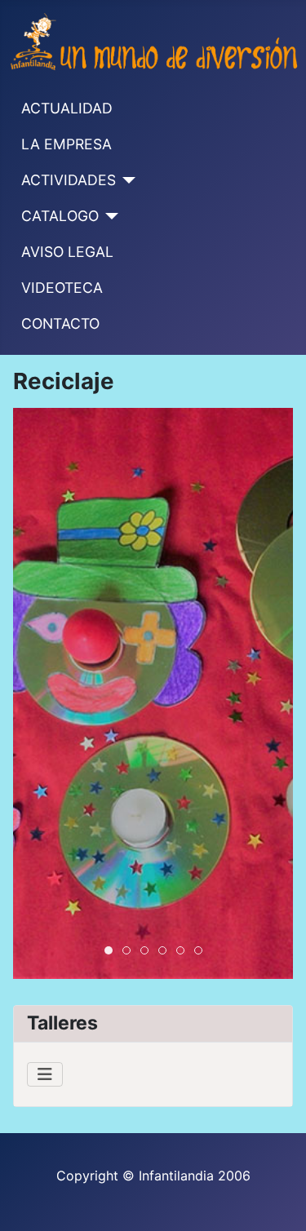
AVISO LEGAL (67, 251)
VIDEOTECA (62, 287)
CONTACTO (60, 323)
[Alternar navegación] (45, 1074)
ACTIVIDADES (68, 179)
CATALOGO (60, 215)
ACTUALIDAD (67, 108)
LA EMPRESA (66, 144)
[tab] (108, 950)
